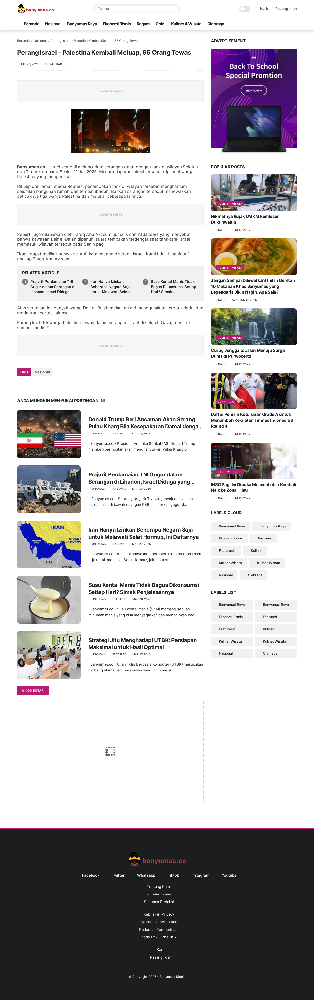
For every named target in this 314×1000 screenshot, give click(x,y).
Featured (119, 599)
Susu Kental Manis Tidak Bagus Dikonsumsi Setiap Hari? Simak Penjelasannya (173, 286)
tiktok (173, 875)
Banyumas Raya (82, 23)
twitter (118, 875)
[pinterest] (51, 385)
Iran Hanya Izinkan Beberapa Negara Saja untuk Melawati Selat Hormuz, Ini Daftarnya (111, 286)
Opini (160, 23)
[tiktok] (278, 23)
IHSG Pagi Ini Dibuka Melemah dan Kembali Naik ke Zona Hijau (253, 487)
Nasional (53, 23)
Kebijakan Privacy (159, 914)
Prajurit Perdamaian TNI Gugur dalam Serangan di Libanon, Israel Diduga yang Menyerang (52, 286)
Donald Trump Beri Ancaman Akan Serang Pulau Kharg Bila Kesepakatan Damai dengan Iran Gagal (145, 423)
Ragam (143, 23)
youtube (229, 875)
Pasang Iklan (286, 8)
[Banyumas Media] (35, 12)
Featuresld (227, 550)
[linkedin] (60, 385)
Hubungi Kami (159, 894)
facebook (90, 875)
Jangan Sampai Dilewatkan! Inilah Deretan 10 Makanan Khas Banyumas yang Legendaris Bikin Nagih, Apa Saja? (253, 286)
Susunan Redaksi (159, 901)
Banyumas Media (172, 977)
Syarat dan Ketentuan (158, 922)
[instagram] (286, 23)
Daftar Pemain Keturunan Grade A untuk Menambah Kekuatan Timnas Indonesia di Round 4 (252, 420)
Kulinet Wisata (268, 563)
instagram (200, 875)
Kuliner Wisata (229, 203)
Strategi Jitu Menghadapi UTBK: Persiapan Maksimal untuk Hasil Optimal (142, 643)
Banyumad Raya (232, 526)
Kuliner (256, 550)
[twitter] (262, 23)
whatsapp (146, 875)
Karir (264, 8)
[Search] (175, 8)
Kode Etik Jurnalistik (158, 937)
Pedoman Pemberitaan (159, 929)
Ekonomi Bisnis (117, 23)
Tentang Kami (159, 886)
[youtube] (294, 23)
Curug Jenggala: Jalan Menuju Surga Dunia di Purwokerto (248, 353)
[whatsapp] (270, 23)
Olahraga (215, 23)
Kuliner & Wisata (186, 23)
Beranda (31, 23)
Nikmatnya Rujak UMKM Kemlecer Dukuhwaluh (245, 219)
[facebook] (254, 23)
